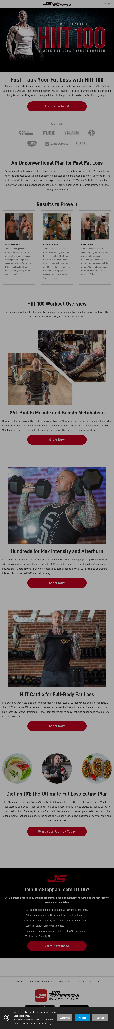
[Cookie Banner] (57, 1018)
